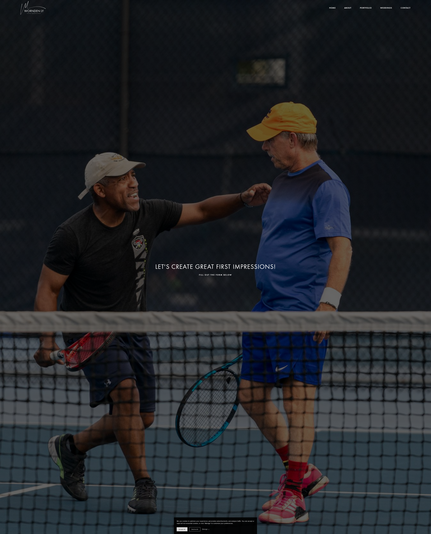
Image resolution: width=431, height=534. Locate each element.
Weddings (386, 8)
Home (332, 8)
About (347, 8)
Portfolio (366, 8)
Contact (405, 8)
